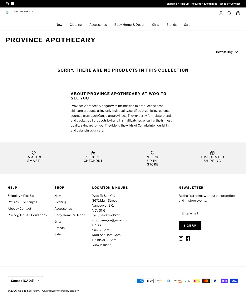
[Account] (220, 13)
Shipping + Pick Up (177, 3)
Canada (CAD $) (22, 281)
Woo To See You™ (28, 290)
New (59, 24)
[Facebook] (12, 3)
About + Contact (230, 3)
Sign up (190, 225)
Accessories (98, 24)
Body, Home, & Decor (129, 24)
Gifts (155, 24)
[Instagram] (7, 3)
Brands (171, 24)
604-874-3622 (108, 215)
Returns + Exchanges (204, 3)
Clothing (76, 24)
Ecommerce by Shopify (65, 290)
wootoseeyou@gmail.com (111, 220)
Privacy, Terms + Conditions (27, 215)
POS (43, 290)
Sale (187, 24)
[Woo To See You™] (23, 13)
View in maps (101, 245)
